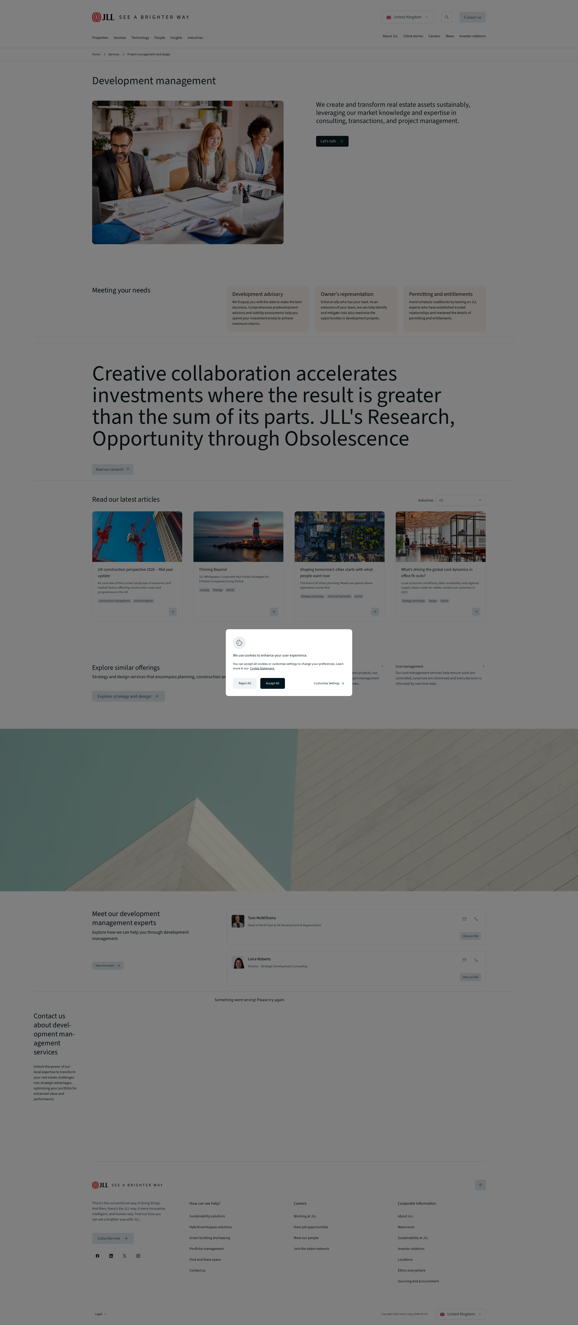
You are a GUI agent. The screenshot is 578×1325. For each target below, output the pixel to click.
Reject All (245, 683)
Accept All (272, 683)
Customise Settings (329, 683)
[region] (289, 662)
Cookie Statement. (262, 668)
